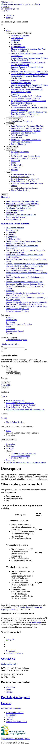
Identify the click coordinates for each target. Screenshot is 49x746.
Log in (9, 172)
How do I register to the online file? (25, 179)
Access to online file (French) (22, 174)
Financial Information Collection (24, 158)
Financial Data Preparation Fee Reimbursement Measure (23, 81)
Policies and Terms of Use (16, 722)
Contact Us (8, 658)
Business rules (16, 165)
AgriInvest (15, 42)
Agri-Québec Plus (18, 47)
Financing (10, 124)
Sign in (5, 387)
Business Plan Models (20, 458)
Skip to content (7, 2)
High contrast (12, 371)
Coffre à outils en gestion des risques (25, 156)
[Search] (26, 349)
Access (4, 396)
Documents (15, 160)
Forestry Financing (18, 144)
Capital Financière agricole (21, 121)
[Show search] (2, 346)
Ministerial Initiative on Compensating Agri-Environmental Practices (28, 50)
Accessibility (6, 385)
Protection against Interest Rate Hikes (26, 140)
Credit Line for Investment (21, 142)
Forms (13, 163)
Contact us (10, 15)
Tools (9, 451)
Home (8, 30)
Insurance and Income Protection (19, 33)
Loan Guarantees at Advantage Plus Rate (27, 126)
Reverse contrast (13, 374)
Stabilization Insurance (20, 35)
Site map (9, 719)
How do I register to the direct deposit (21, 405)
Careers (6, 703)
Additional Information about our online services (25, 409)
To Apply (10, 448)
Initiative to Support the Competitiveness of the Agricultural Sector (28, 63)
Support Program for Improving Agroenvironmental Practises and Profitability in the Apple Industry (29, 107)
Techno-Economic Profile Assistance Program (29, 85)
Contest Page (35, 622)
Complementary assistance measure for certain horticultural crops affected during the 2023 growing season (29, 76)
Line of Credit (16, 137)
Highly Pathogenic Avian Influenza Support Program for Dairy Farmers (28, 102)
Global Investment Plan (20, 455)
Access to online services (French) (24, 188)
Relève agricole (12, 147)
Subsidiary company (14, 119)
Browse (4, 195)
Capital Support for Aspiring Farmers (25, 131)
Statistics (14, 169)
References (11, 149)
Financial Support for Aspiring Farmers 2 (27, 128)
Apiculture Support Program (22, 116)
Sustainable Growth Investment (23, 133)
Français (9, 17)
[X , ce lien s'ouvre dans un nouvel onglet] (10, 640)
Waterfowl (15, 94)
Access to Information (14, 713)
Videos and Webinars (14, 653)
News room (15, 167)
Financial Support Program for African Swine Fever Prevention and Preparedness (29, 113)
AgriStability (16, 40)
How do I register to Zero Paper (23, 181)
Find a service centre (9, 344)
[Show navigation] (2, 24)
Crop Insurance (17, 38)
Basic (9, 368)
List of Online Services (20, 190)
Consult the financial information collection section (26, 462)
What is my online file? (20, 177)
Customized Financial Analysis (23, 453)
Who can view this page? (11, 708)
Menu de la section (9, 440)
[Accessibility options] (2, 351)
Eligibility (10, 446)
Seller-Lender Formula (20, 135)
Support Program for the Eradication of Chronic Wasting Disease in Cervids (26, 97)
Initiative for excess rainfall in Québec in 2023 (29, 71)
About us (14, 154)
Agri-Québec (16, 44)
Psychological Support (20, 151)
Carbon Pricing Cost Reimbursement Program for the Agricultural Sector (29, 59)
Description (10, 444)
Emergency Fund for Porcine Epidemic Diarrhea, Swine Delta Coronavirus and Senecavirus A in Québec (26, 89)
